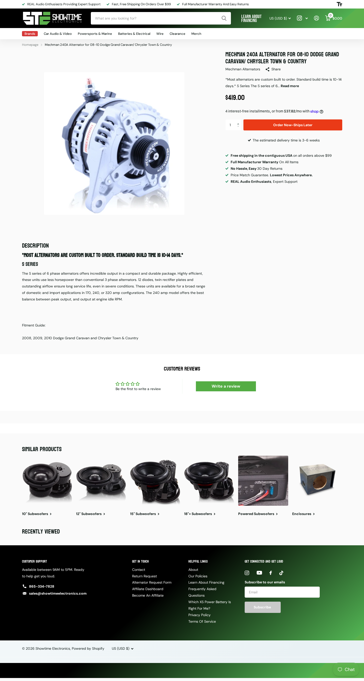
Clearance (177, 34)
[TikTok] (281, 573)
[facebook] (270, 573)
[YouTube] (259, 573)
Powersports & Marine (95, 34)
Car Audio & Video (58, 34)
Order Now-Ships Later (292, 125)
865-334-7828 (41, 586)
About (193, 569)
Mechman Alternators (242, 69)
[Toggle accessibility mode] (339, 4)
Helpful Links (198, 561)
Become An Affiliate (148, 595)
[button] (239, 121)
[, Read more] (302, 18)
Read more (290, 86)
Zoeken (224, 18)
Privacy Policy (199, 615)
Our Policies (197, 576)
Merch (196, 34)
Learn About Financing (206, 582)
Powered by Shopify (88, 648)
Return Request (144, 576)
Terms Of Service (202, 621)
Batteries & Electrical (134, 34)
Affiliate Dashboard (147, 589)
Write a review (226, 386)
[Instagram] (247, 573)
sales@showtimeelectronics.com (58, 593)
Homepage (30, 45)
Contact (138, 569)
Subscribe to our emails (265, 582)
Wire (160, 34)
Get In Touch (140, 561)
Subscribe (263, 607)
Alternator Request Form (151, 582)
